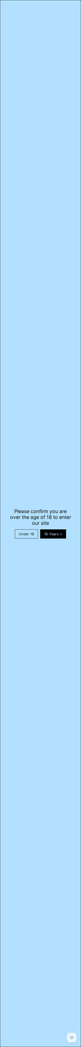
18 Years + (53, 534)
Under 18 (26, 534)
